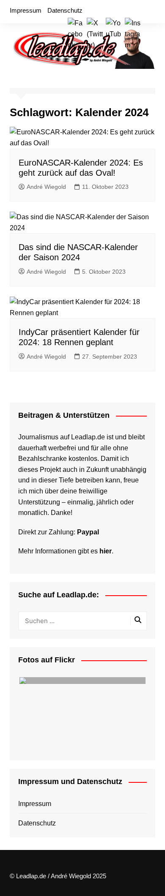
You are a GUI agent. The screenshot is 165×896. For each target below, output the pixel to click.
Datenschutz (64, 10)
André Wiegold (46, 186)
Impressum (25, 10)
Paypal (88, 532)
